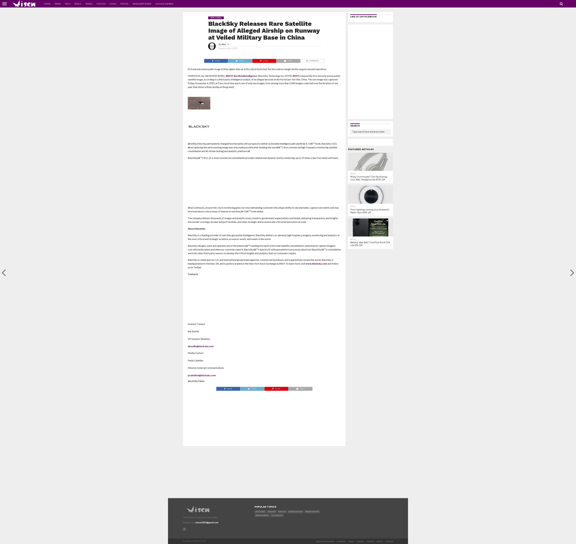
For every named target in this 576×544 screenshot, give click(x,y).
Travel (89, 4)
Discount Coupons (325, 541)
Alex (224, 44)
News (58, 4)
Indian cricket (312, 512)
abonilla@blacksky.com (201, 346)
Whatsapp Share (142, 4)
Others (389, 541)
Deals (77, 4)
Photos (101, 4)
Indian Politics (295, 512)
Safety (379, 541)
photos (282, 512)
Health (360, 541)
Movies (370, 541)
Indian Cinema (262, 515)
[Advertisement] (264, 184)
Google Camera (164, 4)
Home (47, 4)
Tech (67, 4)
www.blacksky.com (316, 263)
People (124, 4)
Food (113, 4)
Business (341, 541)
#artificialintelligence (245, 75)
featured (260, 512)
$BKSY (229, 75)
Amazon (271, 512)
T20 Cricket (277, 515)
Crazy (351, 541)
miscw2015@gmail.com (206, 522)
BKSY (296, 75)
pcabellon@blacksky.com (202, 375)
